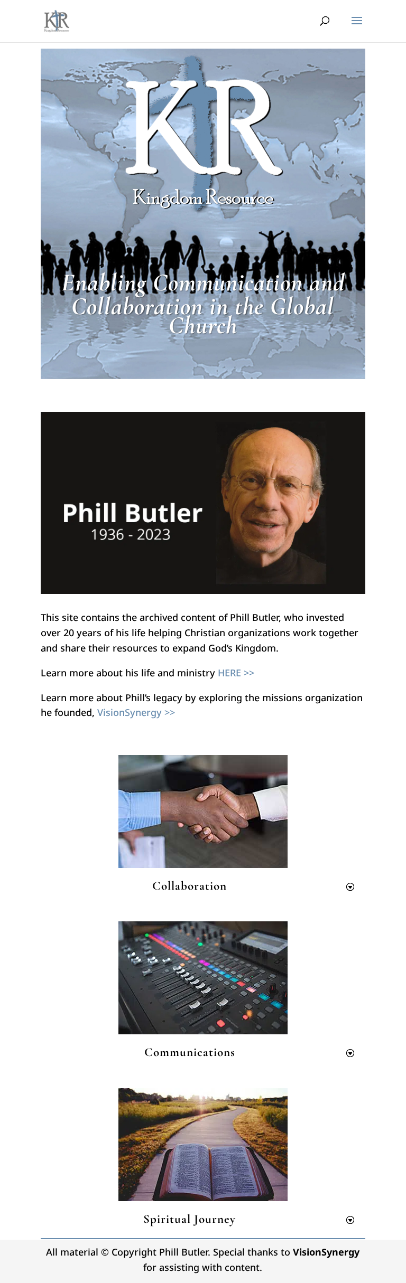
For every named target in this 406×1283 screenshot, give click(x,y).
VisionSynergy (326, 1252)
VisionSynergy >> (136, 712)
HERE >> (236, 672)
